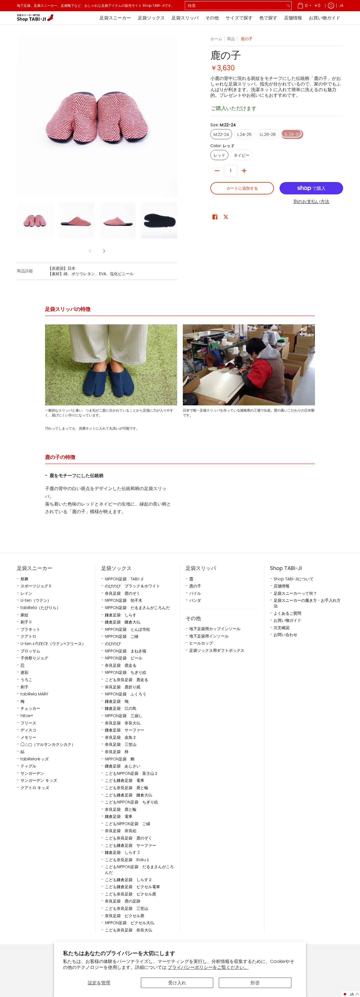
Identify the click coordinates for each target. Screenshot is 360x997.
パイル (195, 593)
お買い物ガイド (287, 620)
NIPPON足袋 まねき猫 (125, 651)
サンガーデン (32, 773)
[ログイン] (331, 5)
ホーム (216, 39)
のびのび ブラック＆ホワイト (132, 586)
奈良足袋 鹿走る (120, 665)
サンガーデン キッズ (39, 780)
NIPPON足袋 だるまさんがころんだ (137, 607)
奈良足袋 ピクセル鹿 (124, 916)
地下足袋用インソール (209, 636)
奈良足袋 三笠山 (120, 744)
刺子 (24, 687)
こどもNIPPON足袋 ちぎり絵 (131, 802)
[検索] (288, 5)
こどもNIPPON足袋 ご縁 (127, 824)
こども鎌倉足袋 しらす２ (128, 880)
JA (341, 5)
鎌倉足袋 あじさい (122, 766)
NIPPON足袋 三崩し (123, 715)
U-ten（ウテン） (36, 600)
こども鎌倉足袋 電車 (124, 780)
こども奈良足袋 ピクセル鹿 (130, 894)
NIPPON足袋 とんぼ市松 (127, 629)
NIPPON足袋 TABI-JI (124, 579)
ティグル (28, 766)
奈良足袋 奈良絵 (120, 831)
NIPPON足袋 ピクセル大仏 (129, 923)
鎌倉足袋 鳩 (117, 701)
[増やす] (244, 170)
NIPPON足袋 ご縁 (121, 636)
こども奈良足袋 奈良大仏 (128, 930)
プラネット (30, 629)
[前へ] (21, 116)
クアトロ (28, 636)
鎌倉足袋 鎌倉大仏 (122, 622)
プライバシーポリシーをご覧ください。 (208, 967)
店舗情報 (281, 586)
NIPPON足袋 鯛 (119, 759)
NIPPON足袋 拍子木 (123, 600)
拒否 (255, 983)
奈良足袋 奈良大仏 (122, 723)
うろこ (26, 679)
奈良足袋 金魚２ (120, 737)
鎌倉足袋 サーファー (124, 730)
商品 (231, 39)
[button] (215, 217)
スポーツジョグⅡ (36, 586)
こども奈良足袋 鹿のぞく (128, 838)
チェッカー (30, 708)
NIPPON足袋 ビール (123, 658)
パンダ (195, 600)
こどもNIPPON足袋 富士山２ (131, 773)
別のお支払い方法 (311, 202)
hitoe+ (27, 715)
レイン (26, 593)
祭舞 (24, 579)
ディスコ (28, 730)
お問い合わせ (285, 634)
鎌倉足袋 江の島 (120, 708)
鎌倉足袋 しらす (120, 615)
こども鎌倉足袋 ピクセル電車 (132, 887)
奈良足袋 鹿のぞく (122, 593)
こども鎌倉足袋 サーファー (130, 845)
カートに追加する (242, 188)
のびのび (113, 643)
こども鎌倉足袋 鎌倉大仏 (128, 795)
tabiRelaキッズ (35, 759)
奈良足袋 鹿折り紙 (122, 687)
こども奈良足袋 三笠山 (126, 908)
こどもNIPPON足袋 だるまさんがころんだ (139, 869)
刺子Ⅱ (26, 622)
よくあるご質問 (287, 613)
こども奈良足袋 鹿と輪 (126, 788)
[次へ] (173, 116)
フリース (28, 723)
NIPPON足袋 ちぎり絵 (125, 672)
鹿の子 (195, 586)
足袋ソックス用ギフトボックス (216, 650)
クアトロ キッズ (35, 788)
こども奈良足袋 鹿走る (126, 679)
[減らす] (217, 170)
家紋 (24, 615)
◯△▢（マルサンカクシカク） (48, 744)
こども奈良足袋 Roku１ (127, 860)
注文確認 (281, 627)
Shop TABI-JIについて (294, 579)
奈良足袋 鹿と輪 (120, 809)
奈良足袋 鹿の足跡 (122, 901)
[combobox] (235, 5)
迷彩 (24, 672)
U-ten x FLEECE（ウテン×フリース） (53, 643)
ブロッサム (30, 651)
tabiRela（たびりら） (40, 607)
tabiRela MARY (34, 694)
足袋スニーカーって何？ (295, 593)
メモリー (28, 737)
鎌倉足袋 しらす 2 (122, 852)
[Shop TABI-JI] (35, 17)
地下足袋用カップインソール (214, 629)
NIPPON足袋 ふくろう (125, 694)
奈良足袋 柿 (117, 752)
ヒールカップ (201, 643)
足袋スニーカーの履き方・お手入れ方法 (307, 603)
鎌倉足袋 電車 (118, 816)
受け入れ (177, 983)
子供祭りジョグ (34, 658)
